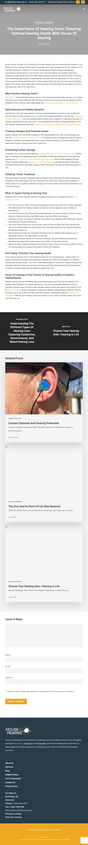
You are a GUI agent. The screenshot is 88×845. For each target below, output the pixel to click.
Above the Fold (64, 839)
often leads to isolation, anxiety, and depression (34, 159)
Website (8, 677)
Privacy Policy (44, 837)
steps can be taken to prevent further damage (57, 154)
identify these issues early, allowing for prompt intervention (57, 125)
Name (8, 655)
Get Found (51, 839)
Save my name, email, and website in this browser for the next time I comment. (40, 691)
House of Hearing (44, 23)
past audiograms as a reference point (27, 138)
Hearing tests (10, 97)
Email (8, 666)
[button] (84, 9)
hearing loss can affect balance (41, 162)
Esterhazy (19, 743)
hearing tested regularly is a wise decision (61, 103)
